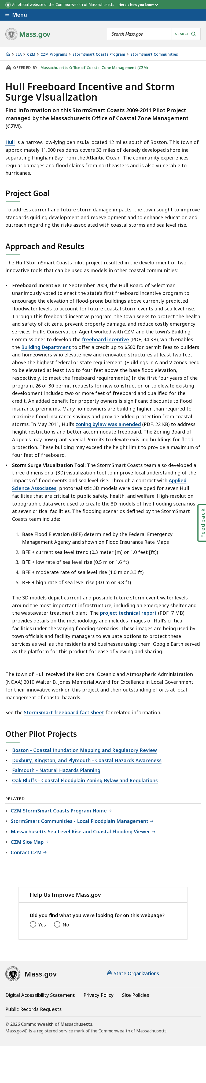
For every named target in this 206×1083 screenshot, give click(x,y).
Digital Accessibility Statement (40, 995)
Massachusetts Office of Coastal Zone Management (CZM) (94, 67)
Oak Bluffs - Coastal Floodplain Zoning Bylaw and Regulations (85, 780)
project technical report (128, 613)
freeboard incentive (105, 339)
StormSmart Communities (154, 54)
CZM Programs (54, 54)
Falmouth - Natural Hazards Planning (56, 770)
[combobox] (154, 34)
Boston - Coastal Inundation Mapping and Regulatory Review (84, 750)
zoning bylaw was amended (108, 424)
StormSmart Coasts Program (98, 54)
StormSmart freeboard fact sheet (64, 712)
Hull (10, 142)
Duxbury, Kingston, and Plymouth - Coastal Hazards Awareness (86, 760)
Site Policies (135, 995)
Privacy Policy (98, 995)
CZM (31, 54)
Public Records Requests (33, 1009)
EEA (19, 54)
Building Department (46, 347)
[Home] (8, 54)
